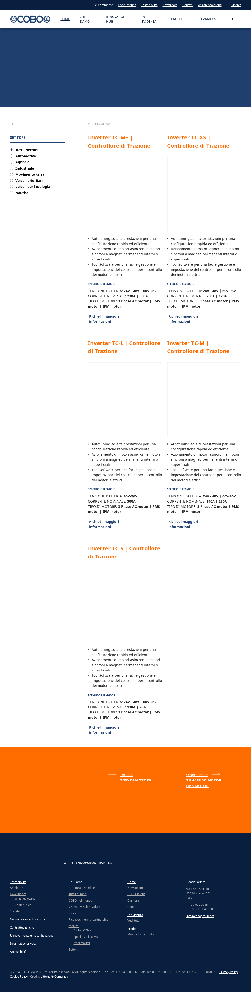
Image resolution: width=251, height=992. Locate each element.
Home (65, 19)
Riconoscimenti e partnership (88, 920)
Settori (73, 949)
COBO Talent (136, 894)
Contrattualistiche (22, 927)
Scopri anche (197, 774)
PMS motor (197, 785)
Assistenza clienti (210, 5)
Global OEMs (82, 930)
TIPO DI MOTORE (73, 102)
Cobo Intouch (127, 5)
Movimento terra (29, 174)
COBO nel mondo (80, 900)
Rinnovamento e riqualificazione (31, 935)
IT (233, 19)
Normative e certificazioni (27, 919)
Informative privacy (23, 944)
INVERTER (53, 102)
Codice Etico (23, 905)
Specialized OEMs (86, 937)
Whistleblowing (25, 898)
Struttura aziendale (82, 888)
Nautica (21, 193)
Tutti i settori (26, 150)
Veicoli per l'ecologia (32, 186)
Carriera (133, 900)
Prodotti (25, 102)
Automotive (25, 156)
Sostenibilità (149, 5)
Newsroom (170, 5)
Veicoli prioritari (29, 180)
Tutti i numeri (78, 894)
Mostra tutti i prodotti (141, 934)
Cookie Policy (19, 976)
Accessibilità (18, 952)
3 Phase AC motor (203, 780)
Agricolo (22, 162)
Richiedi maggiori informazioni (104, 319)
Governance (18, 894)
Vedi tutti (133, 920)
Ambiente (16, 888)
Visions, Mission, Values (85, 907)
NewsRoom (135, 888)
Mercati (74, 926)
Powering (38, 102)
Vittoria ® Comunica (54, 976)
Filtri (13, 123)
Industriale (24, 168)
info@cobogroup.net (200, 916)
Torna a (126, 774)
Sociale (15, 911)
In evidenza (135, 915)
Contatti (187, 5)
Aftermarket (82, 943)
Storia (73, 913)
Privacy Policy (228, 972)
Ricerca (236, 5)
